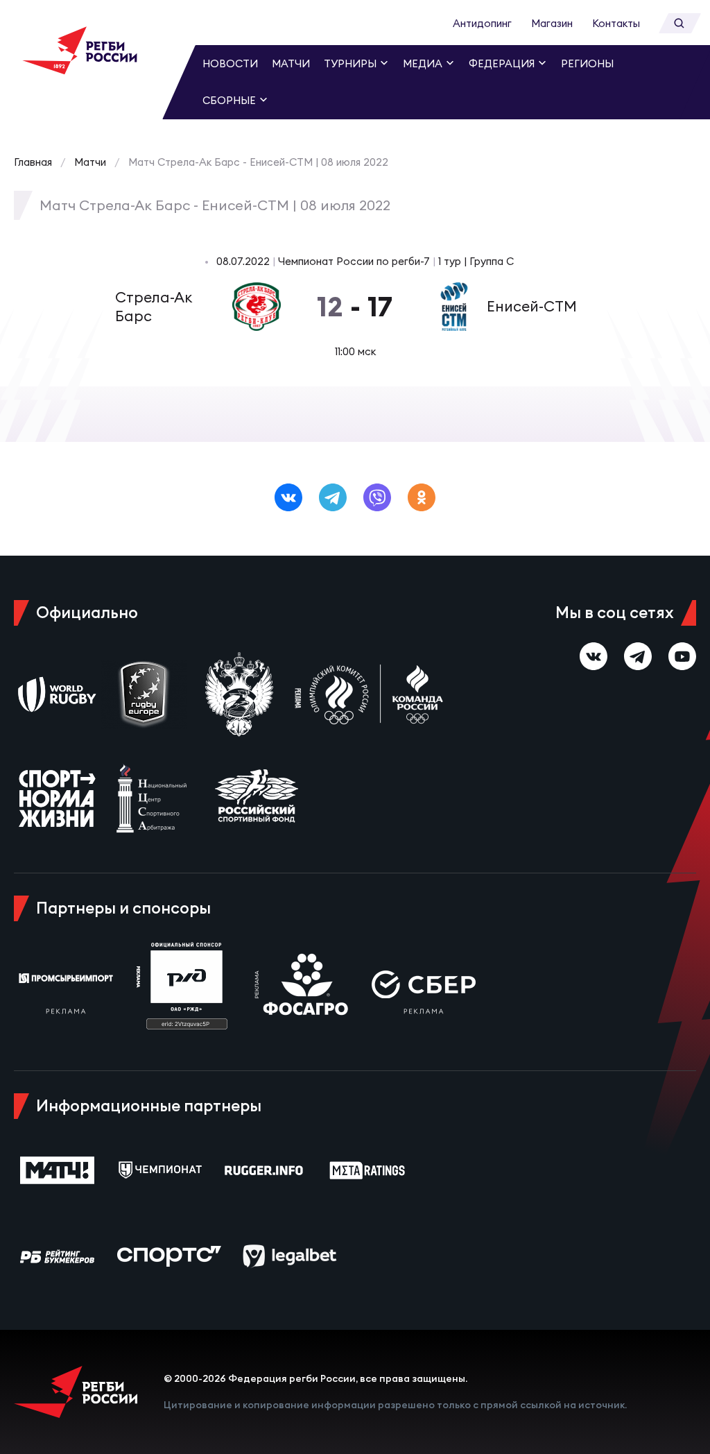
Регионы (587, 63)
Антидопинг (482, 23)
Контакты (616, 23)
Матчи (291, 63)
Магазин (552, 23)
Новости (230, 63)
